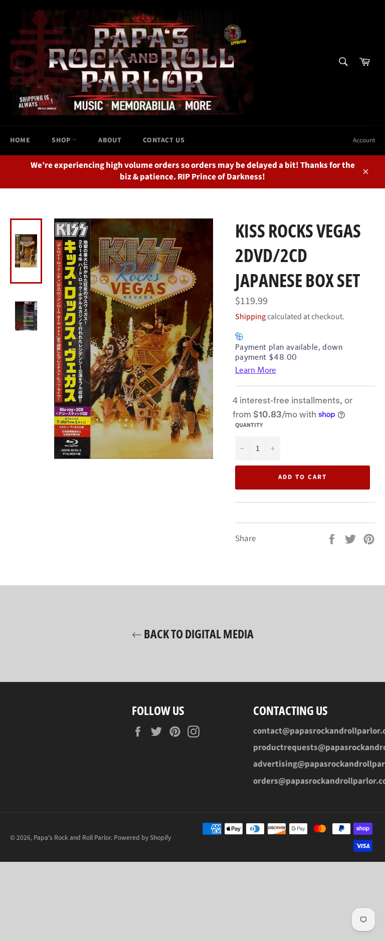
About (109, 140)
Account (364, 140)
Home (20, 140)
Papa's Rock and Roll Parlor (72, 837)
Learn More (255, 370)
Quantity (249, 425)
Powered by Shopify (142, 837)
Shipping (250, 316)
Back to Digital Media (198, 633)
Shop (62, 140)
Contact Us (163, 140)
